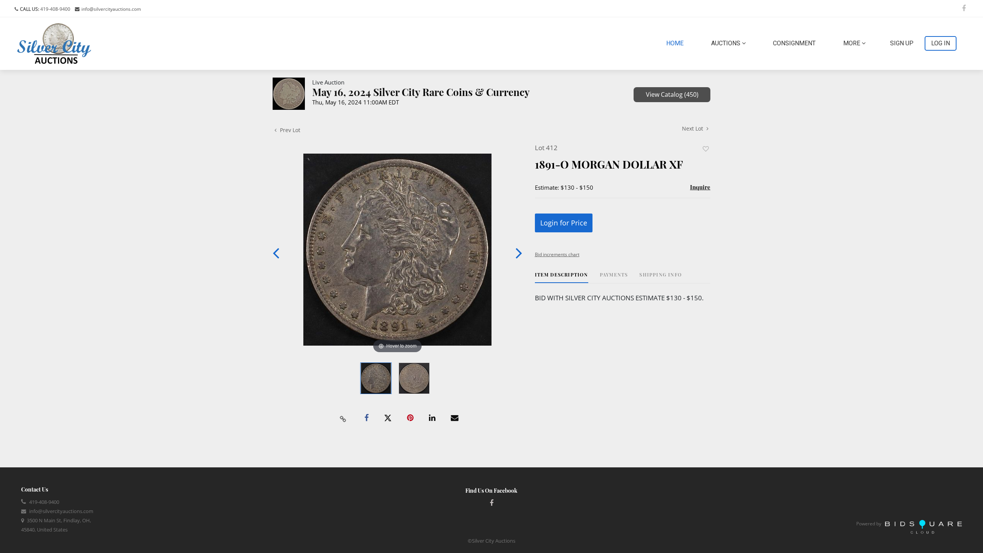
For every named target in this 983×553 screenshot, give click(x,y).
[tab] (561, 277)
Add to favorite (705, 148)
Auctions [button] (726, 43)
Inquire (700, 187)
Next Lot (693, 128)
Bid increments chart (557, 254)
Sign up (901, 43)
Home (676, 43)
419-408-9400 (54, 9)
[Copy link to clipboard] (343, 418)
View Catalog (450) (672, 94)
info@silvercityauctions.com (111, 9)
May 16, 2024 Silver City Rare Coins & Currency (421, 92)
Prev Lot (289, 130)
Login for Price (563, 222)
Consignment (794, 43)
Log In (940, 43)
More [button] (852, 43)
